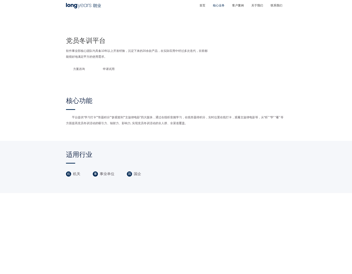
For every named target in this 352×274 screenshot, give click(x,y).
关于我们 (257, 5)
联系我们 (276, 5)
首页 (202, 5)
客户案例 (238, 5)
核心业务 (219, 5)
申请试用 (109, 69)
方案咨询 (79, 69)
